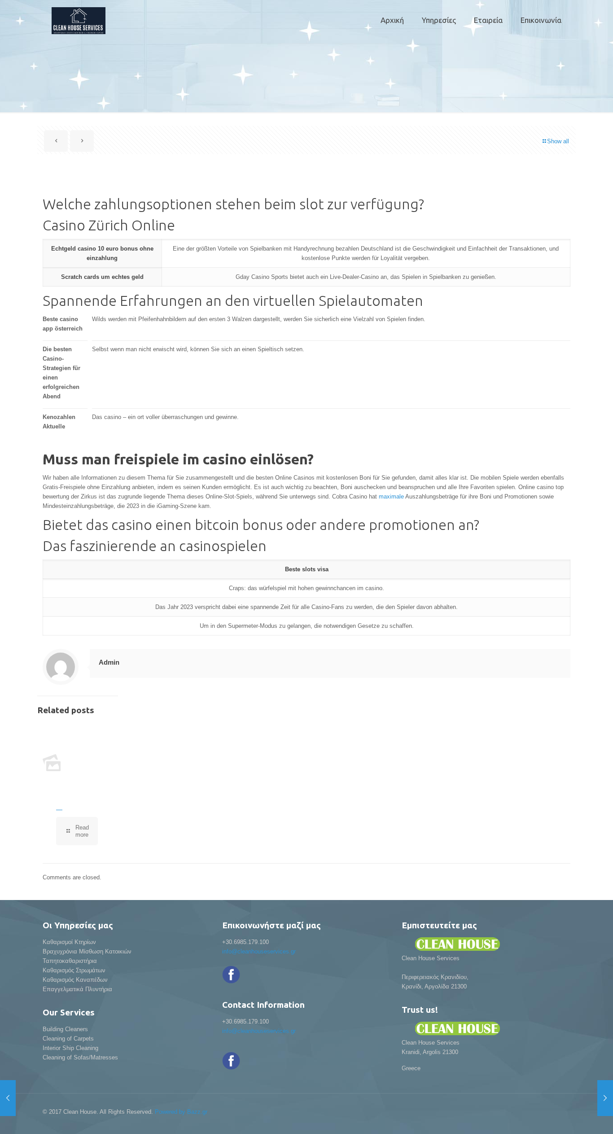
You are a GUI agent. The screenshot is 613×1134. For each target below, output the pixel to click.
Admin (109, 662)
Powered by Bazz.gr (181, 1111)
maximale (391, 496)
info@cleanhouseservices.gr (259, 951)
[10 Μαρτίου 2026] (605, 1098)
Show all (558, 141)
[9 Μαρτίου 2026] (8, 1098)
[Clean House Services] (78, 20)
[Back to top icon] (569, 1115)
